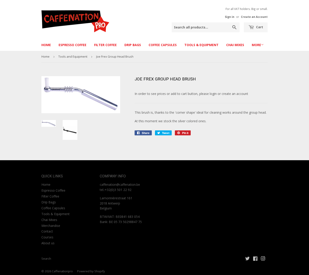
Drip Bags (132, 45)
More (256, 45)
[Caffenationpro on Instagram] (263, 259)
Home (46, 45)
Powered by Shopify (91, 271)
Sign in (229, 17)
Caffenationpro (62, 271)
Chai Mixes (235, 45)
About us (48, 243)
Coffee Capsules (163, 45)
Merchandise (50, 225)
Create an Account (254, 17)
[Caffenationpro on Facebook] (255, 259)
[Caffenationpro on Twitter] (247, 259)
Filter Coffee (105, 45)
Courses (47, 237)
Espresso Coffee (72, 45)
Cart (259, 27)
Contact (47, 231)
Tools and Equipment (72, 56)
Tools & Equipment (201, 45)
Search (46, 258)
